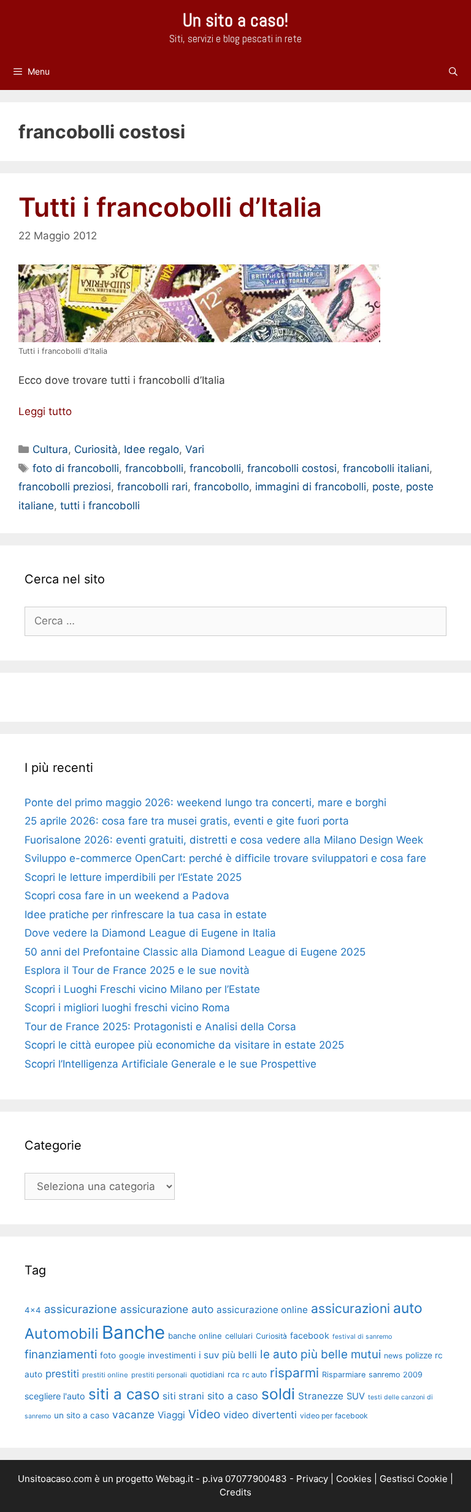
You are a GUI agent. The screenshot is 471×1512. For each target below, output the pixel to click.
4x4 (33, 1310)
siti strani (183, 1396)
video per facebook (334, 1415)
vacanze (133, 1414)
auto (408, 1308)
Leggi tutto (45, 411)
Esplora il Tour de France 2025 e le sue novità (137, 970)
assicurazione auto (166, 1309)
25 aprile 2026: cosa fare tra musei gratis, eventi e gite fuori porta (187, 821)
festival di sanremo (362, 1337)
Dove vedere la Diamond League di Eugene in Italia (150, 933)
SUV (356, 1396)
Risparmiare (344, 1374)
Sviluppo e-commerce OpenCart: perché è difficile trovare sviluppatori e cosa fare (225, 858)
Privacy (312, 1478)
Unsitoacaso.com (55, 1478)
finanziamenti (61, 1354)
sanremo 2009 (396, 1374)
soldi (278, 1394)
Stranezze (320, 1396)
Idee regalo (151, 449)
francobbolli (154, 468)
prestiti (62, 1374)
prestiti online (105, 1375)
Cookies (354, 1478)
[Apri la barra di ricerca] (453, 71)
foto (108, 1355)
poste (386, 487)
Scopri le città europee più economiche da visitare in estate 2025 (184, 1045)
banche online (195, 1336)
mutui (366, 1354)
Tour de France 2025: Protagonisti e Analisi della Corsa (160, 1026)
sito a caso (232, 1396)
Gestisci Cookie (414, 1478)
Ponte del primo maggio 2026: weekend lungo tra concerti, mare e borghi (205, 802)
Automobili (62, 1333)
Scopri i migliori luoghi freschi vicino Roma (127, 1007)
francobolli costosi (292, 468)
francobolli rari (152, 487)
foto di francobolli (76, 468)
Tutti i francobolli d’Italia (170, 207)
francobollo (221, 487)
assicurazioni (350, 1308)
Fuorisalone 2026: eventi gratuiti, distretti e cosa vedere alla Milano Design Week (224, 840)
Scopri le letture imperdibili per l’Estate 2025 (133, 877)
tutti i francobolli (100, 506)
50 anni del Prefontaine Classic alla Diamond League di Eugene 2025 (195, 952)
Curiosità (96, 449)
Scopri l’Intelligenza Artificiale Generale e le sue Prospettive (170, 1064)
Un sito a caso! (235, 20)
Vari (194, 449)
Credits (235, 1492)
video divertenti (260, 1415)
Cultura (50, 449)
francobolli (215, 468)
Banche (133, 1332)
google (132, 1355)
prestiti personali (159, 1375)
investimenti (172, 1355)
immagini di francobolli (310, 487)
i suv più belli (228, 1355)
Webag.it (174, 1478)
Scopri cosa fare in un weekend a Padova (127, 895)
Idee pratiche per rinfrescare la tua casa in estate (146, 914)
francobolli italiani (386, 468)
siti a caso (123, 1394)
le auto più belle (304, 1354)
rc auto (254, 1374)
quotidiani (207, 1374)
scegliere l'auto (55, 1396)
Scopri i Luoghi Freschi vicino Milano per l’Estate (142, 989)
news (393, 1355)
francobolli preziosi (64, 487)
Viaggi (171, 1415)
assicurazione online (262, 1310)
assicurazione (80, 1309)
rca (233, 1374)
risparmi (294, 1372)
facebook (309, 1335)
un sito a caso (81, 1415)
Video (204, 1414)
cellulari (239, 1336)
